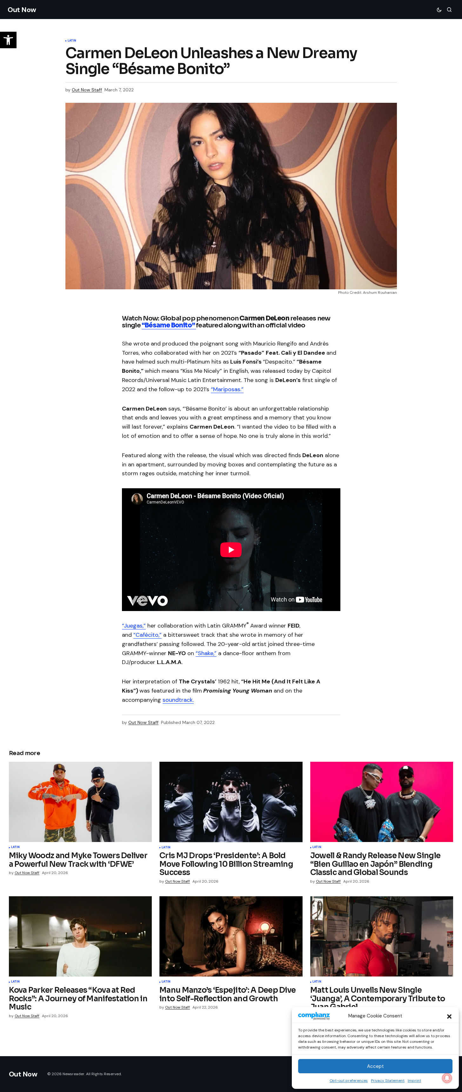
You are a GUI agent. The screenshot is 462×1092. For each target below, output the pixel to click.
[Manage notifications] (447, 1078)
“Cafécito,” (147, 635)
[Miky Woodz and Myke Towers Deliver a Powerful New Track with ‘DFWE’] (80, 802)
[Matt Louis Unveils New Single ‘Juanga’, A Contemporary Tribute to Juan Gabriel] (381, 936)
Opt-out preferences (349, 1080)
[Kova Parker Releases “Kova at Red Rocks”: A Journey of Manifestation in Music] (80, 936)
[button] (449, 1016)
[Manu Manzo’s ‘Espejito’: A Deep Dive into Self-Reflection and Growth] (231, 936)
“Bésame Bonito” (169, 325)
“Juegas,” (134, 625)
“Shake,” (206, 653)
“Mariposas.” (227, 389)
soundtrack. (178, 700)
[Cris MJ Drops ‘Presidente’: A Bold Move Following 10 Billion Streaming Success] (231, 802)
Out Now (22, 9)
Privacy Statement (388, 1080)
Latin (72, 41)
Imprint (414, 1080)
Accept (375, 1066)
